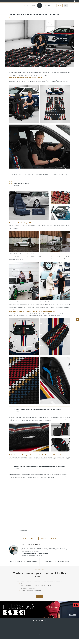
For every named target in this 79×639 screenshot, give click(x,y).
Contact (28, 627)
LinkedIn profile (32, 555)
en (65, 5)
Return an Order (46, 629)
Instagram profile (24, 555)
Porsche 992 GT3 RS (31, 256)
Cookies (60, 627)
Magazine (33, 5)
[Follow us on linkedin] (45, 620)
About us (34, 627)
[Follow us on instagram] (36, 620)
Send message (39, 555)
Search (23, 5)
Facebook (34, 538)
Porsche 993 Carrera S (28, 253)
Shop (45, 5)
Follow (59, 5)
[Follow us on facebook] (33, 620)
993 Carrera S (30, 225)
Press (40, 627)
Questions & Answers (50, 627)
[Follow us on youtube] (42, 620)
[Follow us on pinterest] (39, 620)
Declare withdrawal (34, 629)
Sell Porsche (20, 627)
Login (76, 1)
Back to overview (12, 9)
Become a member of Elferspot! (37, 1)
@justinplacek (24, 530)
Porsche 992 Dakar (53, 315)
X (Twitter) (44, 538)
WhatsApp (24, 538)
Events (49, 5)
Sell (28, 5)
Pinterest (54, 538)
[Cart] (69, 5)
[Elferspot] (39, 5)
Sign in (39, 596)
